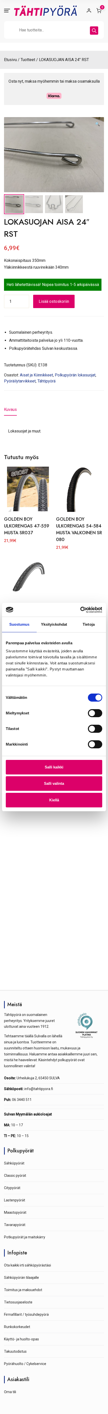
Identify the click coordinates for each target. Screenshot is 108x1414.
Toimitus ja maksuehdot (23, 1290)
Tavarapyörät (14, 1225)
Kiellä (54, 800)
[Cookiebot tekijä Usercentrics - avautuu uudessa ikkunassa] (80, 610)
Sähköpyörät (14, 1163)
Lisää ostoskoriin (54, 301)
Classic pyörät (15, 1176)
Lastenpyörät (14, 1200)
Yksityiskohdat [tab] (54, 624)
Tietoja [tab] (89, 624)
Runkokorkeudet (17, 1327)
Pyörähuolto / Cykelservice (25, 1364)
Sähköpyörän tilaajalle (21, 1278)
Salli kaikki (54, 767)
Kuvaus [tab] (10, 409)
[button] (97, 124)
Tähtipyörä (46, 381)
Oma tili (10, 1392)
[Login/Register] (89, 10)
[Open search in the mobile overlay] (54, 30)
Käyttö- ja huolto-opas (21, 1339)
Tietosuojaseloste (18, 1302)
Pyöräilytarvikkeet (20, 381)
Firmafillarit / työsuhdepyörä (26, 1314)
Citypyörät (12, 1188)
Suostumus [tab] (19, 624)
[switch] (95, 713)
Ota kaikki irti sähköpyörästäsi (27, 1265)
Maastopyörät (15, 1212)
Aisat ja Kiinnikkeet (36, 375)
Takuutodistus (15, 1351)
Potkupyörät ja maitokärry (24, 1237)
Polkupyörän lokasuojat (75, 375)
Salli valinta (54, 783)
